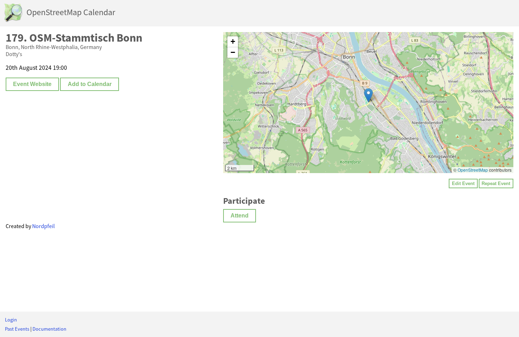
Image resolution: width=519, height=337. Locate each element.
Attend (240, 216)
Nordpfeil (43, 225)
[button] (368, 95)
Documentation (49, 329)
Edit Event (463, 183)
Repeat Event (496, 183)
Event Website (32, 84)
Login (11, 320)
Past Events (17, 329)
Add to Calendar (90, 84)
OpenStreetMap (473, 170)
